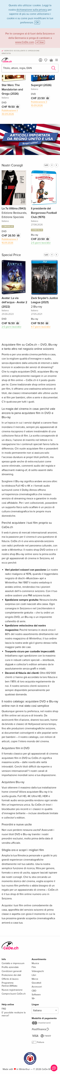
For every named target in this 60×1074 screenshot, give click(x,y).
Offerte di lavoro (10, 979)
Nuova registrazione (12, 989)
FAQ (4, 1008)
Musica (35, 963)
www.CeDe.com (24, 42)
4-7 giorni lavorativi (40, 326)
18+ (33, 998)
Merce (35, 979)
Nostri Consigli (12, 165)
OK (37, 22)
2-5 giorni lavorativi (40, 242)
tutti (46, 165)
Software (36, 994)
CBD (34, 990)
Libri (34, 975)
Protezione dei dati (11, 975)
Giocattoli (36, 982)
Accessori (37, 986)
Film (34, 967)
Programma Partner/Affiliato (9, 984)
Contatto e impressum (13, 963)
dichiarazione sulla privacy (31, 9)
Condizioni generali (12, 971)
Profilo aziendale (10, 967)
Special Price (11, 255)
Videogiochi (38, 971)
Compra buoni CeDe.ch (14, 993)
